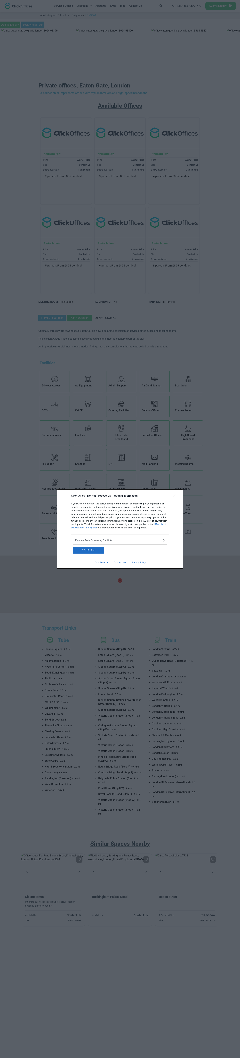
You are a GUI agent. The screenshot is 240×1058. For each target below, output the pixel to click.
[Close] (176, 496)
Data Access (120, 562)
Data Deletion (102, 562)
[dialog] (120, 529)
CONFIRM (88, 550)
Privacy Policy (138, 562)
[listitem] (120, 540)
